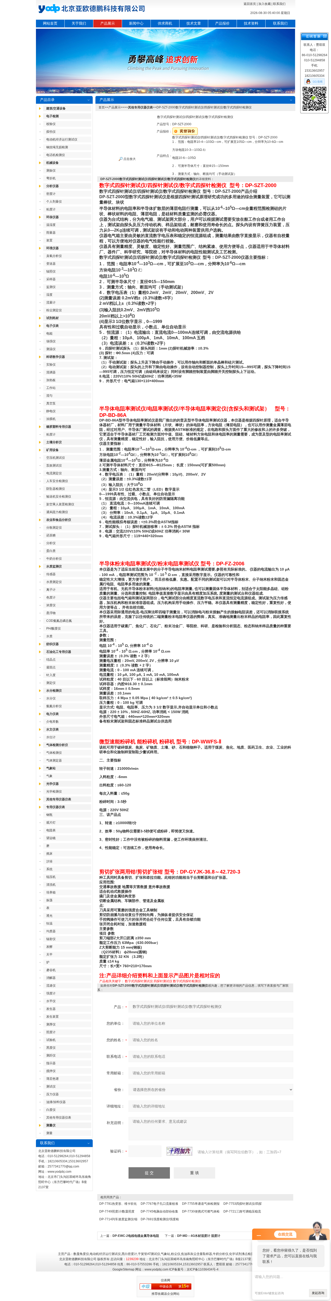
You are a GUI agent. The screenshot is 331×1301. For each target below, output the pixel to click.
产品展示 (107, 23)
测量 (49, 1133)
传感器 (51, 574)
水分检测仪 (54, 690)
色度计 (51, 597)
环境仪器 (52, 248)
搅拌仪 (51, 1071)
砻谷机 (51, 970)
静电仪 (51, 411)
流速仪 (51, 985)
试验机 (51, 1040)
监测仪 (51, 287)
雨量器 (51, 232)
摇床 (49, 853)
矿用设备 (52, 450)
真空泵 (51, 403)
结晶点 (51, 659)
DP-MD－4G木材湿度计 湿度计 (198, 1236)
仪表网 (165, 1280)
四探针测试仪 (163, 981)
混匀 (49, 395)
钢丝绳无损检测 (57, 147)
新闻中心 (136, 23)
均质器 (51, 931)
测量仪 (51, 1125)
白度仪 (51, 1110)
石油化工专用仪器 (58, 652)
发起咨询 (318, 1293)
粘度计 (51, 209)
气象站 (51, 768)
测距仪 (51, 1055)
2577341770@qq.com (63, 1166)
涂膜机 (51, 419)
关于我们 (79, 23)
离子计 (51, 590)
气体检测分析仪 (57, 745)
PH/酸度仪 (53, 628)
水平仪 (51, 1001)
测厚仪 (51, 1024)
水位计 (51, 737)
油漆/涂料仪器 (56, 1102)
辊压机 (51, 877)
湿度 (49, 295)
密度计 (51, 194)
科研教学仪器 (55, 357)
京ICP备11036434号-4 (203, 1269)
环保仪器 (52, 217)
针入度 (51, 675)
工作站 (51, 388)
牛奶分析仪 (54, 558)
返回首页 (250, 4)
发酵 (49, 947)
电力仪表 (52, 714)
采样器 (51, 279)
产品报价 (222, 23)
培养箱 (51, 892)
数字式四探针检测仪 (187, 981)
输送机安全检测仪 (58, 496)
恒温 (49, 923)
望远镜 (51, 838)
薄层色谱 (52, 1079)
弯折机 (51, 178)
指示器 (51, 1063)
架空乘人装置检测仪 (60, 504)
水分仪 (51, 698)
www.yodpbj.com (59, 1171)
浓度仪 (51, 605)
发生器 (51, 1009)
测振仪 (51, 170)
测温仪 (51, 349)
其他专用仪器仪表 (58, 799)
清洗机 (51, 884)
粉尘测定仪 (54, 310)
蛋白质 (51, 551)
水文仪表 (52, 729)
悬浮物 (51, 613)
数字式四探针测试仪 (139, 981)
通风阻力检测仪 (57, 512)
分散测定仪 (54, 527)
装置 (49, 240)
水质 (49, 636)
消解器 (51, 978)
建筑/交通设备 (56, 108)
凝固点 (51, 667)
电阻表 (51, 830)
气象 (49, 776)
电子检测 (52, 116)
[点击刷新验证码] (179, 1151)
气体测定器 (54, 760)
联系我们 (279, 4)
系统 (49, 869)
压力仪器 (52, 1094)
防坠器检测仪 (55, 489)
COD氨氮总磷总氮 (59, 621)
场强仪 (51, 341)
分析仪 (51, 543)
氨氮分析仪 (54, 706)
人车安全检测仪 (57, 481)
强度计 (51, 993)
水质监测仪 (54, 566)
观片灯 (51, 822)
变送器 (51, 263)
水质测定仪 (54, 582)
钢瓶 (49, 815)
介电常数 (52, 721)
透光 (49, 916)
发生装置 (52, 1016)
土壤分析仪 (54, 442)
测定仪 (51, 683)
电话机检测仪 (55, 155)
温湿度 (51, 225)
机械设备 (52, 163)
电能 (49, 333)
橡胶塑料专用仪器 (58, 426)
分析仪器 (52, 186)
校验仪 (51, 124)
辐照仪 (51, 271)
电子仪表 (52, 326)
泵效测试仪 (54, 465)
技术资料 (251, 23)
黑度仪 (51, 1047)
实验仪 (51, 364)
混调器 (51, 372)
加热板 (51, 380)
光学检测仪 (54, 791)
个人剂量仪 (54, 201)
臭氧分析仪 (54, 256)
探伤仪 (51, 132)
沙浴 (49, 861)
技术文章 (193, 23)
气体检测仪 (54, 753)
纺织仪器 (52, 644)
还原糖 (51, 535)
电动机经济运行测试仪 (61, 139)
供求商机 (165, 23)
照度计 (51, 1032)
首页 (102, 107)
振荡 (49, 900)
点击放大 (129, 159)
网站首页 (50, 23)
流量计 (51, 302)
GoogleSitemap (123, 1269)
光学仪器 (52, 784)
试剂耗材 (52, 318)
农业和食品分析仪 (58, 520)
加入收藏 (264, 4)
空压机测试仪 (55, 458)
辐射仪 (51, 939)
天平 (49, 954)
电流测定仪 (54, 473)
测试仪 (51, 1086)
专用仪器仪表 (55, 807)
